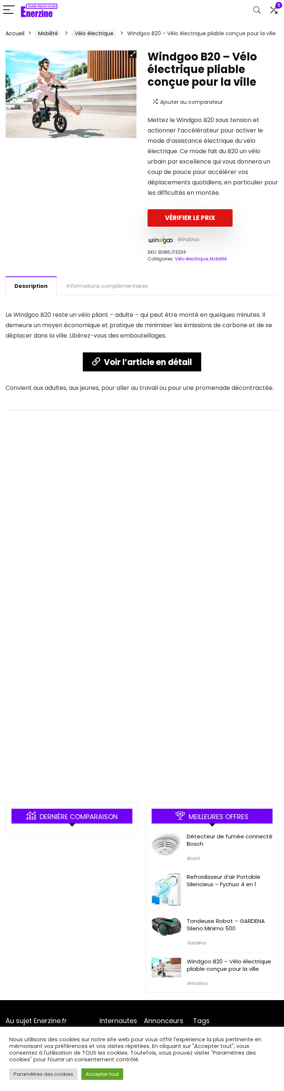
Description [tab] (31, 286)
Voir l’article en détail (148, 362)
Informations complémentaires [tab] (107, 286)
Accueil (15, 33)
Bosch (193, 858)
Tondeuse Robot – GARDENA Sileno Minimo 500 (226, 924)
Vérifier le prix (190, 217)
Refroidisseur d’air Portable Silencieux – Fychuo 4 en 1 (223, 880)
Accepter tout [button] (102, 1074)
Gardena (196, 943)
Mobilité (48, 33)
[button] (132, 54)
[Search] (257, 10)
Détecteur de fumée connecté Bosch (230, 840)
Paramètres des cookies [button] (43, 1074)
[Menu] (9, 10)
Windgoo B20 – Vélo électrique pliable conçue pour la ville (229, 965)
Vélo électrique (94, 33)
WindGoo (188, 239)
